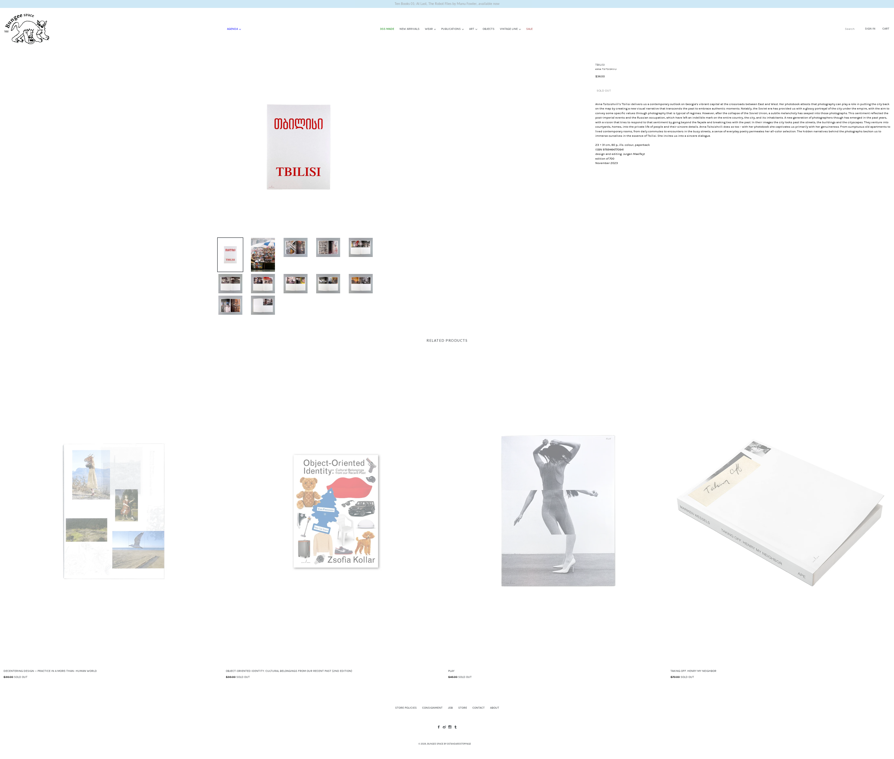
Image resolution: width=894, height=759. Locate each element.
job (450, 707)
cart (885, 29)
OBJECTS (488, 29)
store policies (406, 707)
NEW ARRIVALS (410, 29)
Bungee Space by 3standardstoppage (449, 743)
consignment (432, 707)
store (462, 707)
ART (474, 29)
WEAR (431, 29)
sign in (870, 29)
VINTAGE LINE (511, 29)
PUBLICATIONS (453, 29)
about (494, 707)
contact (478, 707)
